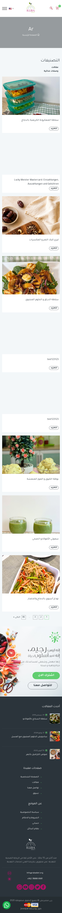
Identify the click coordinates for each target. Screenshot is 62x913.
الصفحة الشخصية (29, 777)
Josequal (24, 909)
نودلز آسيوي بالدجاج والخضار (43, 599)
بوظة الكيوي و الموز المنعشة (43, 479)
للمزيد (54, 128)
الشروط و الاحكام (30, 818)
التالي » (16, 617)
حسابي (35, 823)
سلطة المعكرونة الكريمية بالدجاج (40, 120)
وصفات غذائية (51, 71)
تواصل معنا (33, 788)
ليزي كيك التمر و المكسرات (44, 240)
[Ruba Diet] (31, 8)
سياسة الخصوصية (29, 812)
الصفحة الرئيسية (29, 35)
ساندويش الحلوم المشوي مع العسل (29, 737)
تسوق (36, 793)
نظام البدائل (33, 829)
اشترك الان (46, 675)
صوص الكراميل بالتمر (36, 754)
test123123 (53, 359)
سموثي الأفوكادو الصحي (45, 539)
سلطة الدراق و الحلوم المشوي (42, 299)
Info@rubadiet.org (35, 873)
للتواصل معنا (42, 685)
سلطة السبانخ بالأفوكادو (35, 719)
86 (23, 617)
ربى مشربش (45, 901)
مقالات (54, 67)
